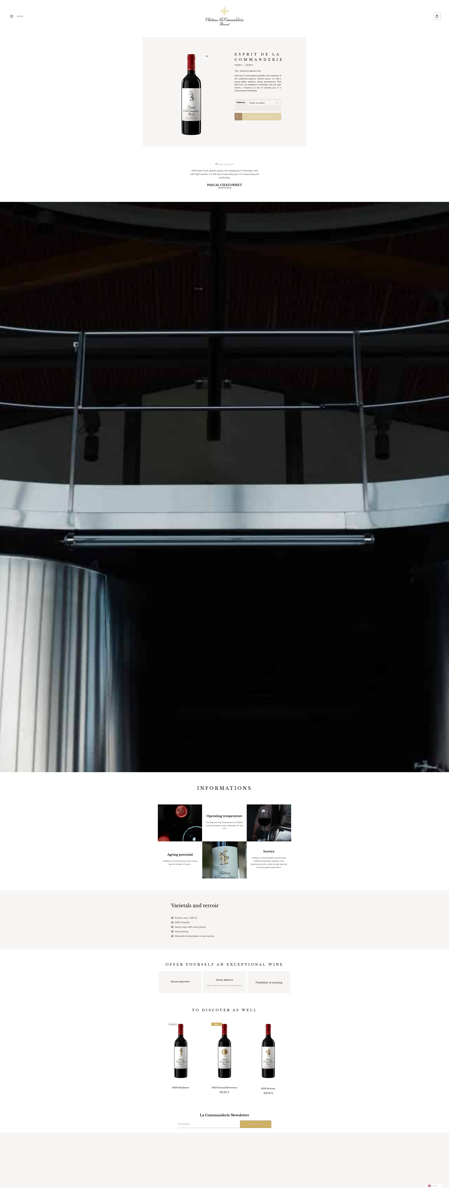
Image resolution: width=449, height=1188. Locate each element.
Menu (20, 16)
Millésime (241, 102)
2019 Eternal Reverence (224, 1087)
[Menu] (11, 16)
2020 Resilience (180, 1087)
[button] (207, 56)
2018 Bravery (268, 1088)
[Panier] (437, 16)
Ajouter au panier (262, 116)
